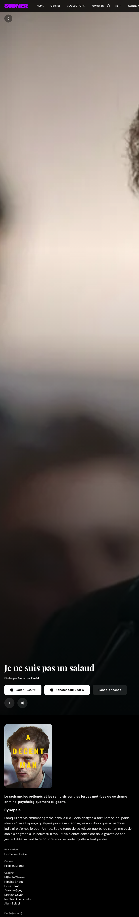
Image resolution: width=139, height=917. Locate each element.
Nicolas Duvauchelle (17, 899)
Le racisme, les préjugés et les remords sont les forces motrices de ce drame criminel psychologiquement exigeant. (65, 799)
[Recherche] (108, 6)
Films (40, 5)
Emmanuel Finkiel (28, 678)
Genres (55, 5)
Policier (9, 866)
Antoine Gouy (13, 890)
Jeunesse (97, 5)
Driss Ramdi (12, 886)
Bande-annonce (109, 690)
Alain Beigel (12, 903)
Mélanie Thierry (14, 877)
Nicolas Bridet (13, 882)
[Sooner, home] (16, 6)
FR (116, 5)
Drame (19, 866)
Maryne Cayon (13, 895)
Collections (76, 5)
